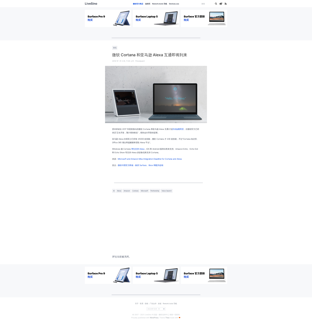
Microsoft (144, 191)
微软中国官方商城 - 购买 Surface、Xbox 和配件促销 (140, 165)
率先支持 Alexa (137, 149)
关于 (136, 303)
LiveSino (91, 3)
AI (114, 191)
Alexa (119, 191)
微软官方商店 (138, 4)
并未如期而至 (178, 129)
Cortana (135, 191)
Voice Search (166, 191)
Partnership (155, 191)
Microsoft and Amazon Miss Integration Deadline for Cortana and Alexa (150, 159)
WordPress (154, 318)
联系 (141, 303)
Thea (167, 318)
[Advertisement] (156, 32)
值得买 (147, 4)
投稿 (146, 303)
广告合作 (153, 303)
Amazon (127, 191)
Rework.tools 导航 (159, 4)
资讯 (114, 48)
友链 (159, 303)
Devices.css (174, 4)
